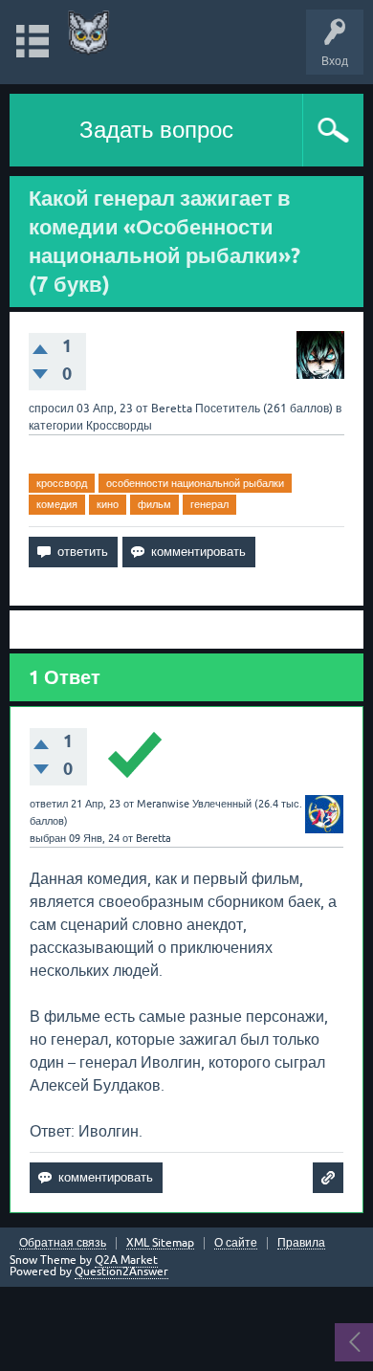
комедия (56, 504)
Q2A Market (126, 1260)
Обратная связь (62, 1243)
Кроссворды (119, 425)
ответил (49, 803)
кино (108, 504)
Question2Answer (121, 1271)
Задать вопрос (156, 130)
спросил (51, 408)
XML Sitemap (160, 1243)
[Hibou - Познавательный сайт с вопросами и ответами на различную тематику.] (88, 33)
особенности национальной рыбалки (195, 483)
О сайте (235, 1243)
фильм (154, 504)
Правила (301, 1243)
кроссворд (61, 483)
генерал (209, 504)
